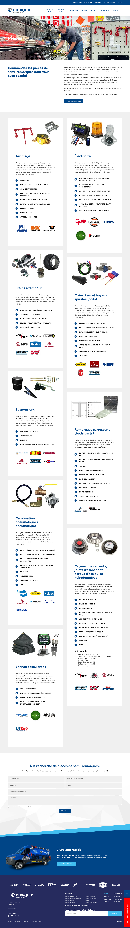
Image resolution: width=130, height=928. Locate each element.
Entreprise (107, 899)
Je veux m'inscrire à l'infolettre (20, 807)
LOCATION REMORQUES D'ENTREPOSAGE (77, 905)
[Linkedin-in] (15, 916)
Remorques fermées (90, 896)
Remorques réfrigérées (91, 898)
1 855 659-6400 (12, 908)
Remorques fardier (70, 900)
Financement (118, 899)
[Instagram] (18, 916)
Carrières (117, 902)
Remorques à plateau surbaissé (73, 898)
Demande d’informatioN (127, 913)
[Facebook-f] (8, 916)
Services (106, 896)
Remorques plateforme (71, 896)
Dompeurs (88, 900)
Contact (106, 902)
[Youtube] (12, 916)
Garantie (117, 896)
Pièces (106, 894)
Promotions (118, 894)
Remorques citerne (70, 902)
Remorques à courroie (91, 902)
